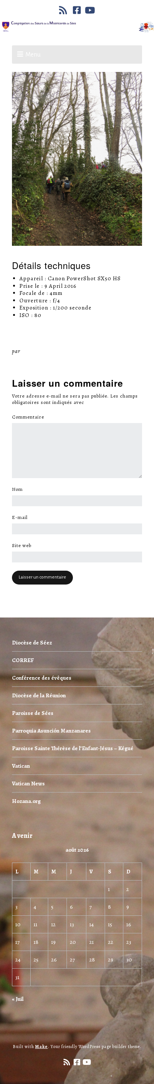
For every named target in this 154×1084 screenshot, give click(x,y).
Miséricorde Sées (46, 351)
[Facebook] (77, 10)
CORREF (23, 660)
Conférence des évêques (41, 678)
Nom (19, 489)
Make (41, 1047)
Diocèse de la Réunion (39, 695)
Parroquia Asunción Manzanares (51, 730)
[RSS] (64, 10)
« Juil (18, 999)
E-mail (22, 517)
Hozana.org (26, 801)
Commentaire (30, 417)
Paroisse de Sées (32, 713)
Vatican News (28, 783)
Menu (33, 54)
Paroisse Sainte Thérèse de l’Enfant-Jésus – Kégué (72, 748)
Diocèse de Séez (32, 642)
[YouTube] (90, 10)
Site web (21, 546)
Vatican (21, 766)
